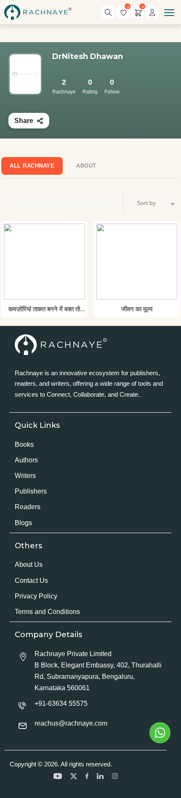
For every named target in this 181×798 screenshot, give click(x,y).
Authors (26, 460)
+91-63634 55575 (61, 703)
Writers (25, 475)
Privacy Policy (36, 596)
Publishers (31, 491)
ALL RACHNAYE (32, 166)
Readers (27, 506)
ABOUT (86, 166)
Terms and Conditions (47, 611)
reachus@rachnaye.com (71, 723)
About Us (29, 564)
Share (23, 120)
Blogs (23, 522)
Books (24, 444)
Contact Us (31, 580)
